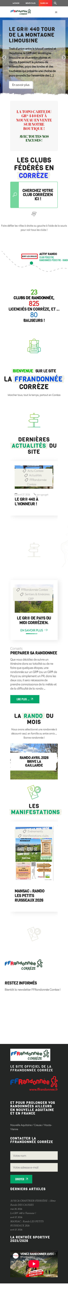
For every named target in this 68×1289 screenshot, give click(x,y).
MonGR (16, 3)
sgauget (42, 494)
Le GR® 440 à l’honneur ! (26, 502)
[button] (55, 3)
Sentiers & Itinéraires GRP (37, 596)
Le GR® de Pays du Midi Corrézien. (34, 620)
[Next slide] (64, 57)
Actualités (35, 475)
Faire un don (44, 4)
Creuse (38, 1130)
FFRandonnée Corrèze (36, 482)
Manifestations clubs (36, 836)
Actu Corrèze (35, 471)
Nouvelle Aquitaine (21, 1130)
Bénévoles (31, 3)
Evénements (35, 831)
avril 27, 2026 (24, 494)
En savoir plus (22, 83)
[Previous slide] (4, 57)
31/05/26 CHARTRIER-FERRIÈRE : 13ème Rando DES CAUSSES (30, 900)
